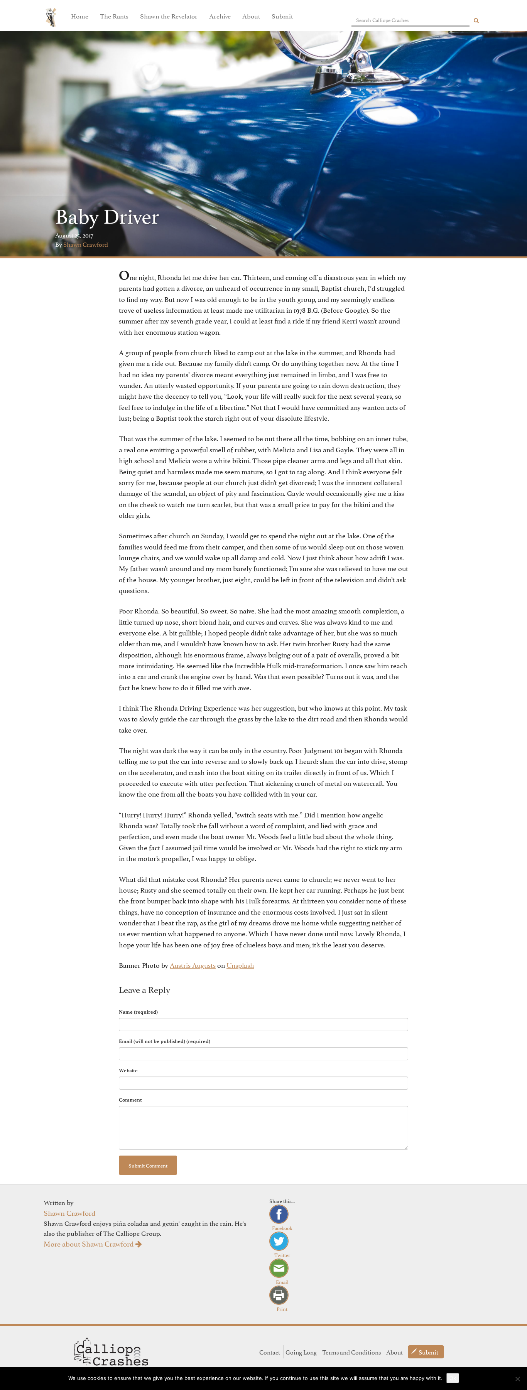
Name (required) (138, 1012)
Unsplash (240, 964)
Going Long (301, 1351)
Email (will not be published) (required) (164, 1041)
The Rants (114, 15)
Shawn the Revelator (169, 15)
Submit (282, 15)
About (251, 15)
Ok (452, 1378)
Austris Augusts (193, 964)
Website (128, 1070)
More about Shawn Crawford (89, 1243)
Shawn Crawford (85, 244)
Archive (220, 15)
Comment (130, 1100)
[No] (517, 1379)
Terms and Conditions (351, 1351)
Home (79, 15)
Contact (269, 1351)
